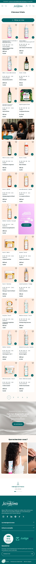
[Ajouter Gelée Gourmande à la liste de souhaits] (33, 363)
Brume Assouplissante (9, 227)
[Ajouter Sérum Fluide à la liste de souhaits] (33, 57)
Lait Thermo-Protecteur (25, 47)
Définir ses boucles (14, 470)
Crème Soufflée (7, 259)
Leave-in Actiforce (24, 259)
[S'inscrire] (32, 554)
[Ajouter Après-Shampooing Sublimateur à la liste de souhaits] (16, 25)
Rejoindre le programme (27, 1)
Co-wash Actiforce (24, 196)
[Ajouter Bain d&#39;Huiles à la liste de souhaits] (33, 142)
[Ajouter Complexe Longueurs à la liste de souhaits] (16, 142)
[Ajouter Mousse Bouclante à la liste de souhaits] (16, 57)
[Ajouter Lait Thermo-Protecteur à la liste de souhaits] (33, 25)
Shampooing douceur (25, 322)
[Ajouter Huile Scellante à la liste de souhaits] (33, 268)
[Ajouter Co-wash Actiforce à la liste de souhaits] (33, 173)
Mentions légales (27, 561)
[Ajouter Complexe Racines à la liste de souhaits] (33, 89)
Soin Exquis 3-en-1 (7, 354)
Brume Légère (23, 354)
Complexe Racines (24, 111)
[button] (2, 6)
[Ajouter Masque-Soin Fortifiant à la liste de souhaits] (16, 268)
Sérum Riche (6, 111)
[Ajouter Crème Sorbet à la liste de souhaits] (16, 363)
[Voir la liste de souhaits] (30, 6)
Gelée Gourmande (24, 385)
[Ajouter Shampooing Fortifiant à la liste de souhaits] (16, 173)
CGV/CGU (7, 561)
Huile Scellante (23, 290)
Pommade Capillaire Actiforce (8, 323)
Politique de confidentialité (16, 561)
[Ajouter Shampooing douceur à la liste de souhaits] (33, 300)
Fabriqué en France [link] (18, 487)
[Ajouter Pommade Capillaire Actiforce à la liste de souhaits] (16, 300)
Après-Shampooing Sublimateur (8, 49)
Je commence (7, 137)
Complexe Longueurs (8, 164)
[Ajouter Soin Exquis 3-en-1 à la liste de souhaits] (16, 331)
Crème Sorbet (6, 385)
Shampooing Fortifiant (9, 196)
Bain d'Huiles (22, 164)
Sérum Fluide (22, 79)
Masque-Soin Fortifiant (9, 290)
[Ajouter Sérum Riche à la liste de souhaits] (16, 89)
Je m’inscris (26, 225)
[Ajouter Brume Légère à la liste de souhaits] (33, 331)
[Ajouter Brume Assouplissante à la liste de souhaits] (16, 205)
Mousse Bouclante (7, 79)
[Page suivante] (27, 397)
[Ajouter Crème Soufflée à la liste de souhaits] (16, 237)
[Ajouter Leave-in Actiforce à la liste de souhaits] (33, 237)
